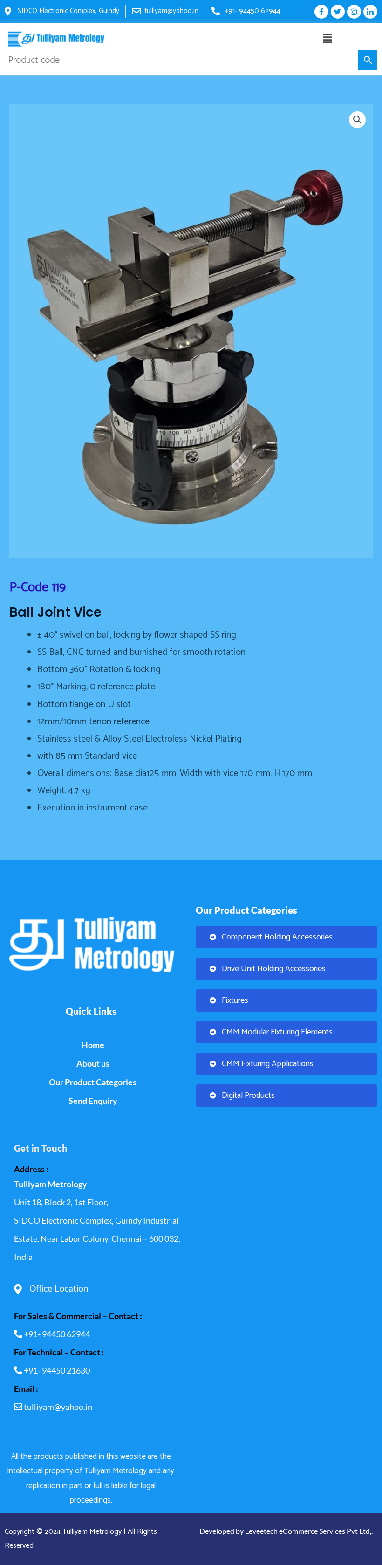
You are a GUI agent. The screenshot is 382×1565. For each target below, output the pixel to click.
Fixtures (235, 1000)
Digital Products (248, 1095)
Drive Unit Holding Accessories (274, 969)
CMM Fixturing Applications (268, 1064)
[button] (327, 39)
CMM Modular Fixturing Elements (277, 1032)
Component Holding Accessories (277, 937)
